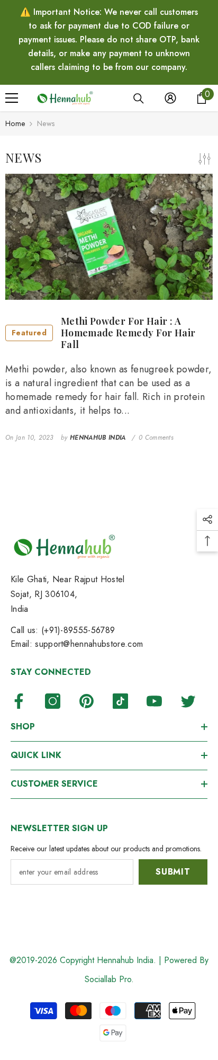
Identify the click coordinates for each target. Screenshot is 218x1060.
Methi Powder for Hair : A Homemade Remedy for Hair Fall (104, 333)
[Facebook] (19, 701)
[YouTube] (154, 701)
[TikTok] (120, 701)
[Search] (138, 98)
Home (15, 123)
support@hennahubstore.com (89, 644)
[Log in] (170, 98)
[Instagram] (53, 701)
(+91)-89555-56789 (78, 630)
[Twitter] (188, 701)
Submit (173, 872)
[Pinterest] (86, 701)
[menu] (11, 98)
